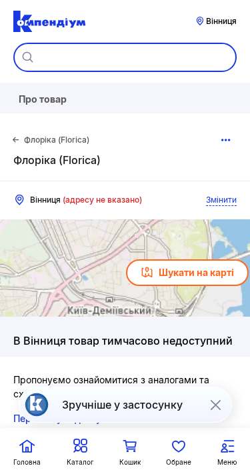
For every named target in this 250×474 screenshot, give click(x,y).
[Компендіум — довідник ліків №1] (49, 21)
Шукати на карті (196, 272)
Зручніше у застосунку (122, 404)
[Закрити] (215, 404)
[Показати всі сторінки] (226, 140)
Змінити (221, 200)
